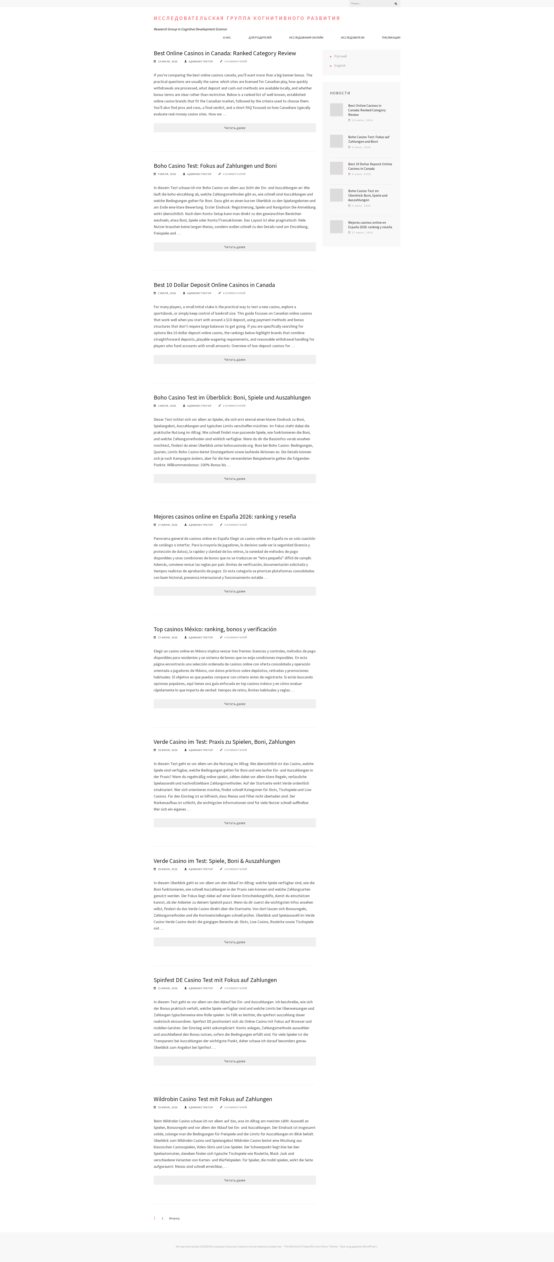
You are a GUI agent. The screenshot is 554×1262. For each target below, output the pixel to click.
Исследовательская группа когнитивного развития (247, 18)
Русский (340, 56)
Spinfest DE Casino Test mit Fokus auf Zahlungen (215, 980)
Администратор (201, 61)
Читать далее (234, 128)
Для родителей (260, 37)
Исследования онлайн (306, 37)
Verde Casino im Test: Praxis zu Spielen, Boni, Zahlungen (224, 742)
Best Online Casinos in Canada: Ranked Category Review (225, 53)
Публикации (391, 37)
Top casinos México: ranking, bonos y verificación (215, 629)
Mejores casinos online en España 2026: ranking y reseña (225, 516)
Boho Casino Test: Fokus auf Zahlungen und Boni (215, 166)
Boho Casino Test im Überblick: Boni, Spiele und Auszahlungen (232, 397)
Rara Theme (330, 1246)
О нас (227, 37)
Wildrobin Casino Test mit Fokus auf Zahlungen (213, 1099)
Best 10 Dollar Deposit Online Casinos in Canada (214, 285)
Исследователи (352, 37)
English (340, 65)
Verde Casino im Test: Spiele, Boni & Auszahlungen (217, 861)
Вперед (174, 1218)
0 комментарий (235, 61)
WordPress (370, 1246)
